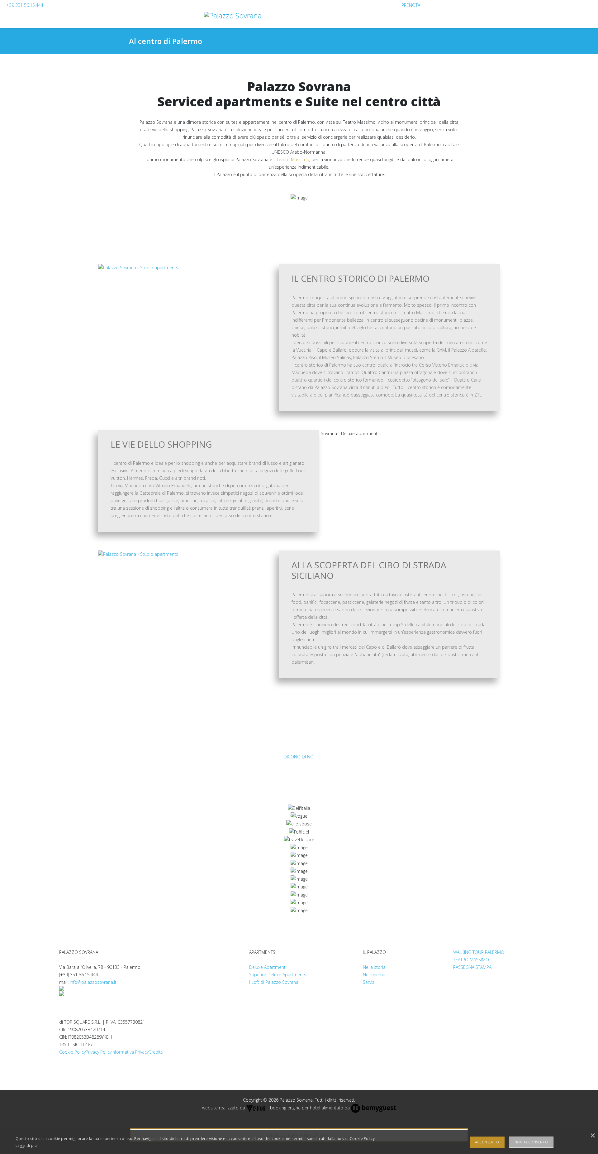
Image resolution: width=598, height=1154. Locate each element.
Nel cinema (374, 975)
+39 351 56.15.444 (24, 5)
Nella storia (374, 967)
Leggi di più (26, 1145)
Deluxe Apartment (267, 967)
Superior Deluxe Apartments (277, 975)
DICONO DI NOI (299, 757)
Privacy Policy (99, 1052)
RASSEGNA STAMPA (472, 967)
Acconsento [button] (487, 1142)
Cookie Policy (72, 1052)
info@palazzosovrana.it (93, 982)
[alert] (299, 1142)
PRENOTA (410, 5)
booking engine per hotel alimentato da (310, 1108)
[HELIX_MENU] (589, 27)
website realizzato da (223, 1108)
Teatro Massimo (293, 159)
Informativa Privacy (130, 1052)
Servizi (369, 982)
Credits (156, 1052)
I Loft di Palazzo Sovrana (273, 982)
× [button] (592, 1135)
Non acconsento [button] (531, 1142)
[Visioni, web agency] (256, 1108)
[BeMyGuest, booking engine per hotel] (373, 1108)
